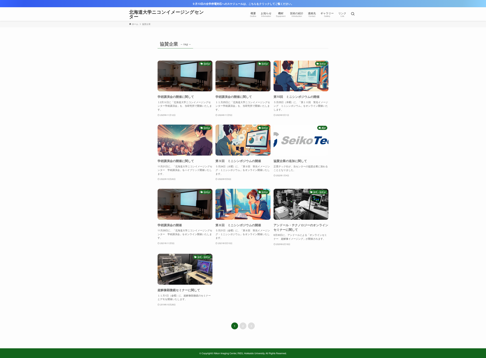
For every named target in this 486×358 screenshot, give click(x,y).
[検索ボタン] (353, 14)
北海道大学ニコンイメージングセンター (166, 14)
